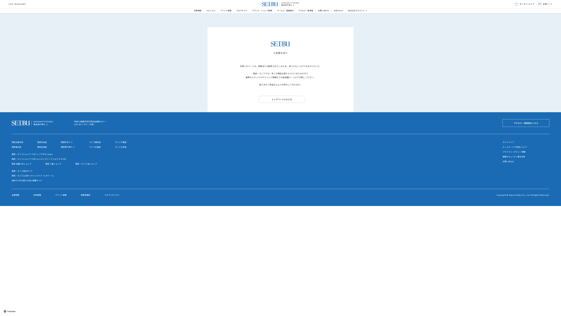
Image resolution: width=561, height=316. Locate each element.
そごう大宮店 (120, 147)
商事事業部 (85, 195)
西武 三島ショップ (53, 164)
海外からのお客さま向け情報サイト (27, 180)
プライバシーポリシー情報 (514, 152)
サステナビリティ (112, 195)
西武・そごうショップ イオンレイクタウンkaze (32, 154)
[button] (545, 4)
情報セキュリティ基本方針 (514, 157)
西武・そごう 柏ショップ (86, 164)
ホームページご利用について (515, 147)
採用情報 (37, 195)
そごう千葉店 (120, 142)
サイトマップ (508, 142)
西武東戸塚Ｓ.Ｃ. (288, 5)
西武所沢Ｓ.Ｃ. (67, 142)
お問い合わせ (508, 161)
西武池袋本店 (17, 142)
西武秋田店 (42, 147)
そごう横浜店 (95, 142)
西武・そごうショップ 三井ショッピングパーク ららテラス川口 (39, 159)
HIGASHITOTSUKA (290, 3)
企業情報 (15, 195)
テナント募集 (61, 195)
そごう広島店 (95, 147)
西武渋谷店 (42, 142)
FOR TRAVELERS (17, 4)
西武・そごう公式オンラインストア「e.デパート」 (33, 176)
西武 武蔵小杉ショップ (21, 164)
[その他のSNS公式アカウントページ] (366, 10)
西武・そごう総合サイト (22, 171)
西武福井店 (16, 147)
